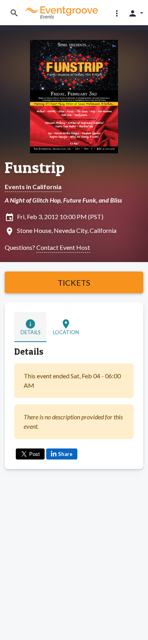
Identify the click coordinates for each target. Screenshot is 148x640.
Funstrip (35, 167)
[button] (117, 13)
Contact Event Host (63, 247)
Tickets (74, 282)
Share (65, 454)
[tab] (30, 327)
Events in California (33, 186)
